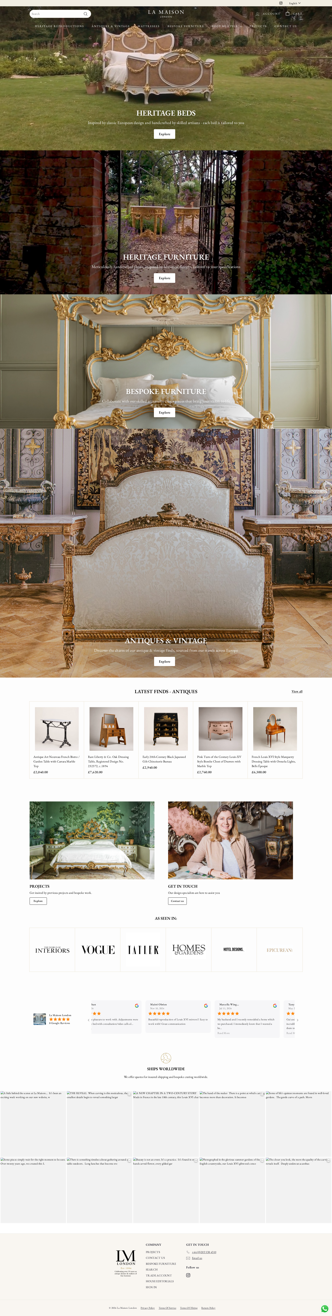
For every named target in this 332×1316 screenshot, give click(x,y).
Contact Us (286, 26)
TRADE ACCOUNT (159, 1275)
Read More (220, 1033)
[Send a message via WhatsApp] (325, 1309)
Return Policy (208, 1307)
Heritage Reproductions (59, 26)
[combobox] (60, 14)
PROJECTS (153, 1252)
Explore (164, 134)
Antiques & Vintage (111, 26)
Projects (258, 26)
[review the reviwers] (133, 1006)
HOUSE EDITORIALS (160, 1281)
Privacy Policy (148, 1307)
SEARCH (152, 1269)
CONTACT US (155, 1258)
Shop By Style (225, 26)
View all (297, 691)
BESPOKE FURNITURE (161, 1264)
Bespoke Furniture (186, 26)
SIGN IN (151, 1287)
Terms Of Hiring (189, 1307)
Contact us (177, 901)
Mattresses (149, 26)
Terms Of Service (167, 1307)
